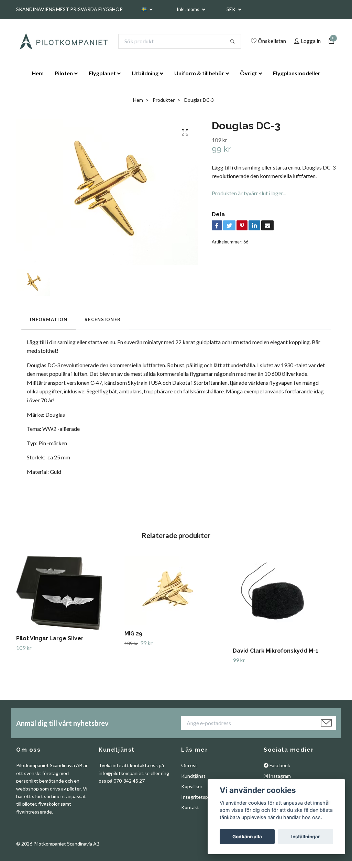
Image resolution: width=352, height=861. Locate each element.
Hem (38, 73)
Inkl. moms (188, 9)
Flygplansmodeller (296, 73)
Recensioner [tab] (103, 319)
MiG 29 (133, 633)
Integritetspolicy (199, 797)
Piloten (64, 73)
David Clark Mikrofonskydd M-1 (275, 650)
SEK (231, 9)
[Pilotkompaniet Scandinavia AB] (63, 41)
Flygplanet (102, 73)
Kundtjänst (193, 776)
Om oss (189, 765)
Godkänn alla (247, 836)
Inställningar (305, 836)
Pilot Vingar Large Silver (50, 638)
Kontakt (190, 807)
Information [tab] (48, 319)
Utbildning (145, 73)
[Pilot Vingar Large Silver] (67, 593)
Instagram (279, 776)
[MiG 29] (176, 590)
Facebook (279, 765)
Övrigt (248, 73)
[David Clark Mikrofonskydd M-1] (284, 599)
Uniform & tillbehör (199, 73)
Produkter (164, 100)
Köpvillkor (191, 786)
